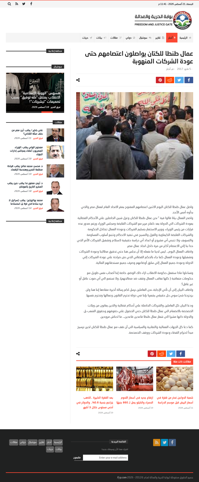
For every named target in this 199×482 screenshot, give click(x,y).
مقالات (13, 442)
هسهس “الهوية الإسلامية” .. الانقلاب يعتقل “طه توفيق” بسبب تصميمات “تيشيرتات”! (35, 97)
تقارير (41, 442)
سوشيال (32, 442)
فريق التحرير (55, 107)
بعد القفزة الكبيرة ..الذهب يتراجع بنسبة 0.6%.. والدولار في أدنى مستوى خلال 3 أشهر (94, 402)
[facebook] (188, 80)
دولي (23, 442)
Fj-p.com (122, 477)
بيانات (59, 449)
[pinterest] (160, 80)
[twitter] (179, 80)
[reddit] (169, 80)
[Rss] (16, 4)
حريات (50, 449)
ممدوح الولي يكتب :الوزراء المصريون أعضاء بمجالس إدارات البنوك (26, 151)
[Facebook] (31, 4)
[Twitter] (23, 4)
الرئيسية (58, 442)
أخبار (168, 68)
